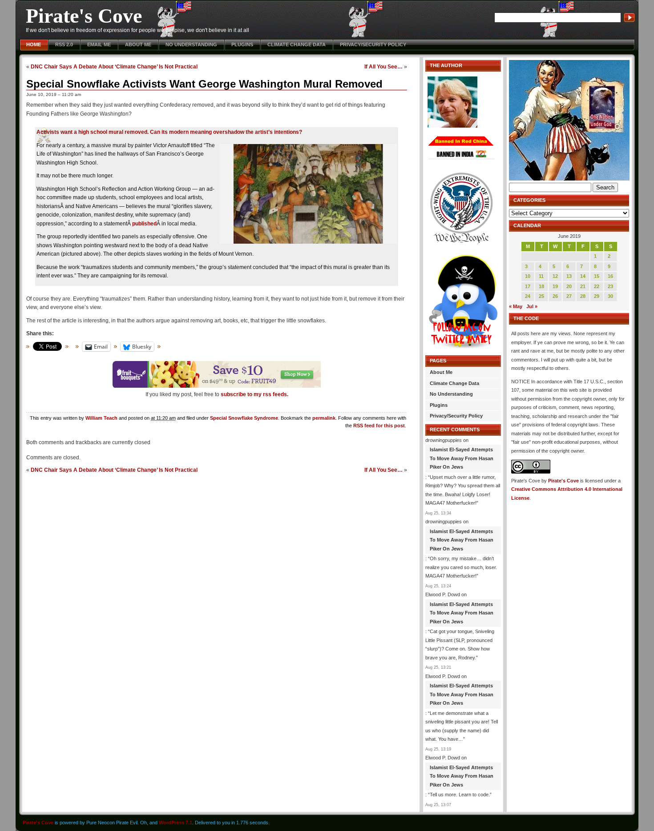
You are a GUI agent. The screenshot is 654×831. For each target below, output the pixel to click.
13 (569, 276)
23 (610, 286)
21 (582, 286)
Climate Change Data (296, 44)
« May (515, 306)
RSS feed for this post (379, 425)
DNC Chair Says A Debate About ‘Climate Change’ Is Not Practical (114, 66)
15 (596, 276)
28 (582, 296)
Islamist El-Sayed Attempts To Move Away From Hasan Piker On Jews (461, 458)
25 (541, 296)
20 (569, 286)
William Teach (101, 418)
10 (527, 276)
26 (555, 296)
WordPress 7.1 (175, 822)
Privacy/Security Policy (373, 44)
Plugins (242, 44)
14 (582, 276)
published (144, 224)
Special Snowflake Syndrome (244, 418)
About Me (138, 44)
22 (596, 286)
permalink (323, 418)
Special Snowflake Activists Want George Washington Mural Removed (204, 84)
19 (555, 286)
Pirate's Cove (84, 15)
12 (555, 276)
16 (610, 276)
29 (596, 296)
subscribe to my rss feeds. (254, 394)
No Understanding (191, 44)
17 (527, 286)
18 (541, 286)
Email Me (99, 44)
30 (610, 296)
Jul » (531, 306)
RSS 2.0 (64, 44)
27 (569, 296)
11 (541, 276)
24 (527, 296)
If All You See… (383, 66)
